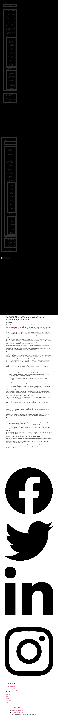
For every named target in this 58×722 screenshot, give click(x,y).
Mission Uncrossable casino (20, 328)
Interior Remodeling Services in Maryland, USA (11, 20)
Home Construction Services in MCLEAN (12, 63)
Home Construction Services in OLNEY (12, 58)
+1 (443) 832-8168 (17, 705)
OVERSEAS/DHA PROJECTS (10, 98)
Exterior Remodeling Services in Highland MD (11, 32)
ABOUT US (5, 3)
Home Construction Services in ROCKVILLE (12, 46)
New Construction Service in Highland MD (10, 16)
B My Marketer (12, 681)
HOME (4, 1)
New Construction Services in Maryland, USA (10, 12)
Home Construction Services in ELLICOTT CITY (12, 80)
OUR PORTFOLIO (6, 92)
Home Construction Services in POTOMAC (12, 40)
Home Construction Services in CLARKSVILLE (12, 74)
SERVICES (5, 8)
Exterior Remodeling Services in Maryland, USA (11, 28)
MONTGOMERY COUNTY (10, 35)
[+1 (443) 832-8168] (12, 706)
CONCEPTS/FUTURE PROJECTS (11, 100)
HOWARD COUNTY (9, 69)
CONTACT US (6, 105)
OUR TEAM (10, 5)
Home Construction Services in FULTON (12, 86)
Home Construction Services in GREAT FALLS (12, 52)
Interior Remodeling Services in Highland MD (11, 24)
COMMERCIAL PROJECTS (10, 95)
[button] (9, 121)
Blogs (4, 103)
